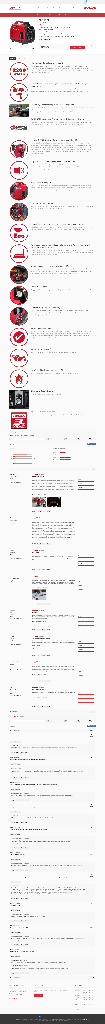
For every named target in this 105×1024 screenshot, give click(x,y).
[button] (93, 712)
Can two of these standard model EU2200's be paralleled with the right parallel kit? (28, 759)
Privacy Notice (16, 1017)
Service (55, 8)
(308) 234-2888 (46, 2)
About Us (69, 8)
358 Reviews (22, 433)
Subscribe (38, 995)
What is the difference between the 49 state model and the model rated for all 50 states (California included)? (33, 784)
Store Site (52, 2)
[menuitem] (86, 469)
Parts (48, 8)
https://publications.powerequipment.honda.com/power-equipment (60, 892)
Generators (40, 15)
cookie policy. (85, 1019)
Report (48, 511)
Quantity (89, 45)
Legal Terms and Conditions (56, 1017)
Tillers (66, 15)
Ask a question (91, 725)
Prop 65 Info (89, 1017)
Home (35, 8)
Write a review (92, 444)
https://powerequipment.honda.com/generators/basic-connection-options (24, 843)
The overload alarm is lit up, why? (17, 737)
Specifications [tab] (21, 58)
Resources (76, 8)
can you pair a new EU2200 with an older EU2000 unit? (22, 951)
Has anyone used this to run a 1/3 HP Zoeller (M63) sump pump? (24, 807)
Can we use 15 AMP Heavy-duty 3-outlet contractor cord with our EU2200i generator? (29, 829)
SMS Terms (74, 1017)
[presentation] (39, 502)
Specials (61, 8)
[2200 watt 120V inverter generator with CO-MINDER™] (22, 33)
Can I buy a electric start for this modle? (19, 927)
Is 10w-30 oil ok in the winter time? (17, 854)
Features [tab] (12, 58)
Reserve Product (76, 47)
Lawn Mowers (49, 15)
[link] (45, 24)
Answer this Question (15, 741)
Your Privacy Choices (33, 1017)
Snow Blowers (59, 15)
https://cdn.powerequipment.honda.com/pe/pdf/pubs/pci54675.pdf (64, 893)
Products (41, 8)
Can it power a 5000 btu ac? (16, 905)
